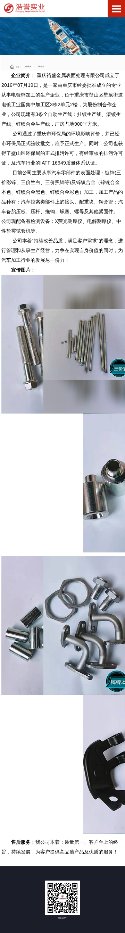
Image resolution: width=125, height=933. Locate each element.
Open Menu (116, 8)
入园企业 (27, 66)
